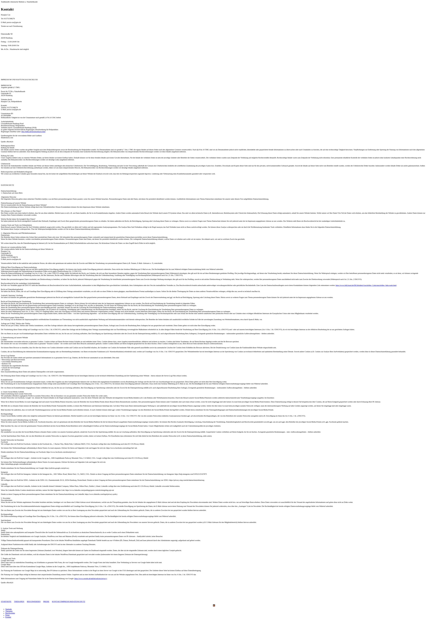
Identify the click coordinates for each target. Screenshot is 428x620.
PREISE (46, 601)
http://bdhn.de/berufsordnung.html (33, 132)
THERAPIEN (19, 601)
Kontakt (8, 617)
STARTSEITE (6, 601)
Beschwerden (10, 613)
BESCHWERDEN (34, 601)
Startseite (8, 609)
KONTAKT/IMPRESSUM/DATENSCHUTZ (68, 601)
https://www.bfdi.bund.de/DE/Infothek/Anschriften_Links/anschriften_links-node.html (366, 285)
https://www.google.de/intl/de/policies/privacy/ (90, 578)
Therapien (8, 611)
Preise (7, 615)
